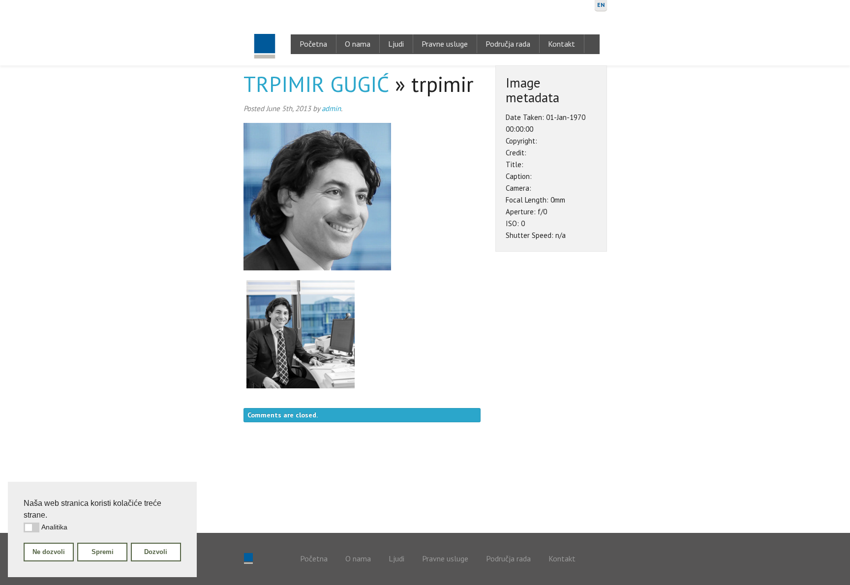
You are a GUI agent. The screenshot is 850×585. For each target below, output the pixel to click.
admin (331, 108)
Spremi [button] (102, 552)
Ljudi (396, 44)
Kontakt (561, 44)
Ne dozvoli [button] (48, 552)
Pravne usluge (445, 44)
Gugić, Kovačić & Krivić (264, 32)
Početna (313, 44)
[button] (31, 527)
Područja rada (508, 44)
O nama (357, 44)
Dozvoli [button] (155, 552)
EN (601, 4)
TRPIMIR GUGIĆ (316, 84)
